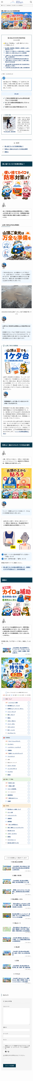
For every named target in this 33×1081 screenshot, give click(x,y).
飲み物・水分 (11, 783)
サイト (5, 1040)
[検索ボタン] (31, 2)
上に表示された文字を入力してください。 (14, 1055)
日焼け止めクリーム (13, 798)
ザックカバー (11, 744)
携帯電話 (10, 821)
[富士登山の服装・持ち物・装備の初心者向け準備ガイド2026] (16, 2)
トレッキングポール (12, 768)
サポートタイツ (11, 727)
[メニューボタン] (2, 2)
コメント (6, 1006)
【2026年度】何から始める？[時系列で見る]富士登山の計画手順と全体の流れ (21, 867)
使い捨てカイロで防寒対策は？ (14, 146)
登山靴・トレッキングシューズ (15, 753)
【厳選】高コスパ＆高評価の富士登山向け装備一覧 (17, 58)
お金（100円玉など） (13, 824)
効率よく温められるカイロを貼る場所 (16, 149)
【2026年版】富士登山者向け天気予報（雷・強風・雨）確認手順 (21, 966)
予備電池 (10, 750)
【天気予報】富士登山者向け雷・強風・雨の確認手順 (17, 67)
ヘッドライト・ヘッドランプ (14, 747)
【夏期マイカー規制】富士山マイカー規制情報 (15, 53)
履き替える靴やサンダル (13, 843)
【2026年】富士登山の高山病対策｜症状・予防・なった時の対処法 (21, 953)
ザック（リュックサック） (14, 741)
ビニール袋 (10, 812)
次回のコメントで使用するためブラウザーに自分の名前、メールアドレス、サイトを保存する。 (17, 1047)
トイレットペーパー (12, 815)
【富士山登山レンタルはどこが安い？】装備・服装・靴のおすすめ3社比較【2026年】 (21, 905)
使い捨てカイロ (11, 830)
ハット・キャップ (12, 711)
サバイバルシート (12, 839)
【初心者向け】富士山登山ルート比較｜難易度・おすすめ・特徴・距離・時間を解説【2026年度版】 (21, 929)
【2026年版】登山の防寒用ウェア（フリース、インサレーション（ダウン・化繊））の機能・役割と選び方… (21, 650)
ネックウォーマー (12, 733)
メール (5, 1033)
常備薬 (9, 801)
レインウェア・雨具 (13, 702)
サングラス (10, 771)
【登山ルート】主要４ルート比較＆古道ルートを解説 (17, 51)
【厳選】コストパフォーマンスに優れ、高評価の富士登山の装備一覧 (21, 891)
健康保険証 (10, 795)
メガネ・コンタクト (12, 833)
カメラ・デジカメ (12, 765)
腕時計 (9, 774)
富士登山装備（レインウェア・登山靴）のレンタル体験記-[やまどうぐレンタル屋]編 (21, 915)
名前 (5, 1027)
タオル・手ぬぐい (12, 721)
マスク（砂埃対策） (12, 789)
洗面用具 (10, 818)
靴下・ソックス (11, 730)
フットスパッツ (11, 756)
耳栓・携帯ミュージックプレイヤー (16, 827)
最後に (7, 152)
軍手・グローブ (11, 714)
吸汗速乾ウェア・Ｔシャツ (14, 705)
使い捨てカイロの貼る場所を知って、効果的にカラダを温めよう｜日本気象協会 (16, 568)
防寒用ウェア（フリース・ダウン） (16, 708)
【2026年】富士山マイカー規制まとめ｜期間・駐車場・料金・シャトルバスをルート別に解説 (21, 980)
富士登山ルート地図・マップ (14, 809)
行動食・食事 (11, 786)
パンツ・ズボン (11, 724)
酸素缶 (9, 836)
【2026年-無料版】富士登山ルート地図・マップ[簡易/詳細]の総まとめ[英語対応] (21, 939)
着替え (9, 718)
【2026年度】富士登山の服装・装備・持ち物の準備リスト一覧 (20, 881)
